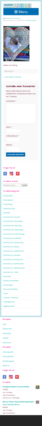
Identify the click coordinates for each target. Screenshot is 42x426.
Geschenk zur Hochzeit (11, 255)
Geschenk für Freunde (11, 217)
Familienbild (8, 196)
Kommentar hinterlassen (12, 18)
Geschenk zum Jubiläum (12, 238)
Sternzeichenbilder (10, 289)
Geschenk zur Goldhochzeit (13, 251)
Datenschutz (7, 329)
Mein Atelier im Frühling (13, 77)
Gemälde (6, 213)
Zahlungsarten (8, 352)
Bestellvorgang (8, 361)
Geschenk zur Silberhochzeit (14, 268)
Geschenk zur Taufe (10, 272)
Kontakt (5, 338)
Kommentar (11, 101)
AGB (4, 324)
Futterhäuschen (9, 208)
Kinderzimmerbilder (11, 281)
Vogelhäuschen (9, 306)
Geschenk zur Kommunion (13, 259)
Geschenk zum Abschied (12, 225)
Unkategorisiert (9, 302)
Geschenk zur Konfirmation (13, 264)
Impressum (7, 342)
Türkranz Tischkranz (11, 298)
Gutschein (7, 276)
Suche (25, 185)
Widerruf (6, 366)
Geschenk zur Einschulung (13, 242)
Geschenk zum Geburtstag (13, 230)
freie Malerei (8, 200)
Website (9, 145)
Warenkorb (7, 333)
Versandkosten (8, 356)
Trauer (5, 293)
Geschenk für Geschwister (13, 221)
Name (9, 127)
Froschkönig (7, 204)
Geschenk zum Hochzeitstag (13, 234)
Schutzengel (8, 285)
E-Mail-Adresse (12, 136)
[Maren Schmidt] (17, 5)
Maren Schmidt (31, 20)
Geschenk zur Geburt (11, 247)
